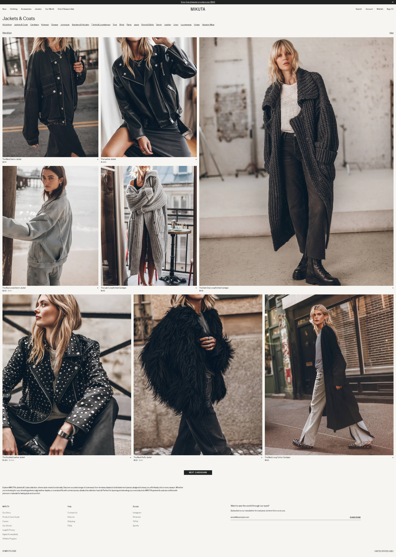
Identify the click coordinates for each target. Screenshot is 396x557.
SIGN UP (198, 311)
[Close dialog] (223, 241)
